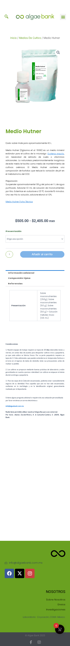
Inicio (13, 37)
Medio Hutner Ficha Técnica (19, 201)
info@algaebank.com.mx (15, 406)
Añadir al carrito (42, 254)
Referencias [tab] (15, 283)
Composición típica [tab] (19, 278)
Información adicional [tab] (21, 272)
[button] (6, 17)
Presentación (13, 231)
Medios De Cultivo (30, 37)
